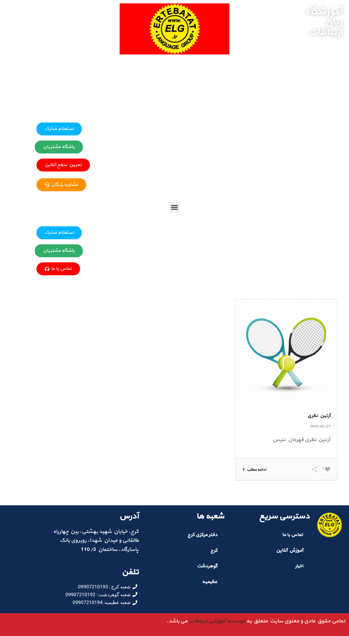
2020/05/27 (320, 426)
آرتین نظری (318, 415)
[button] (174, 207)
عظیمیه (209, 581)
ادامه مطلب (256, 470)
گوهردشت (207, 566)
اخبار (299, 566)
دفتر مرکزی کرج (202, 534)
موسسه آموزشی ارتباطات (216, 621)
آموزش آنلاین (289, 550)
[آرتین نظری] (286, 352)
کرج (213, 550)
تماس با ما (292, 534)
